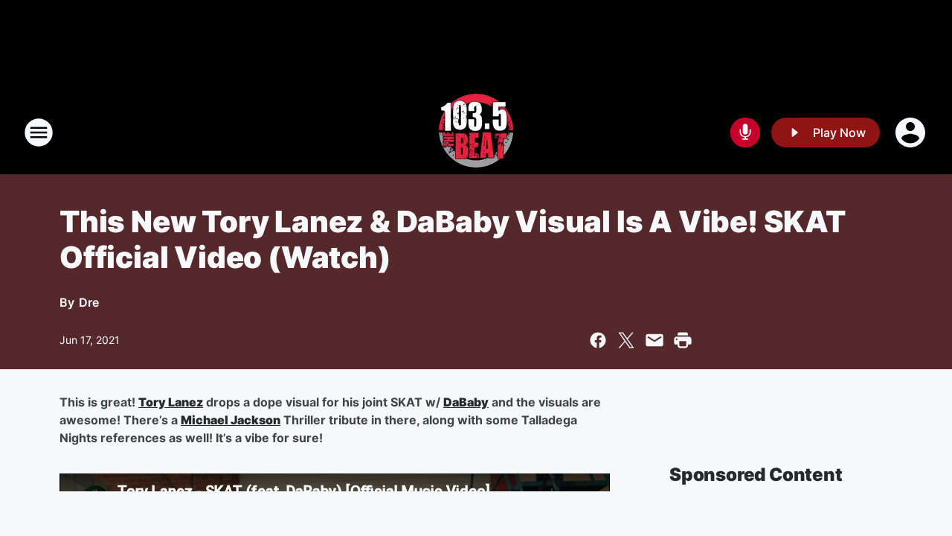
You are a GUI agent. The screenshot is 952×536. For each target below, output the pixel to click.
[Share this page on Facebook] (598, 340)
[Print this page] (682, 340)
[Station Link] (476, 132)
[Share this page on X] (626, 340)
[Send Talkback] (745, 132)
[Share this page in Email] (654, 340)
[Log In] (911, 132)
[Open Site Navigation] (39, 132)
